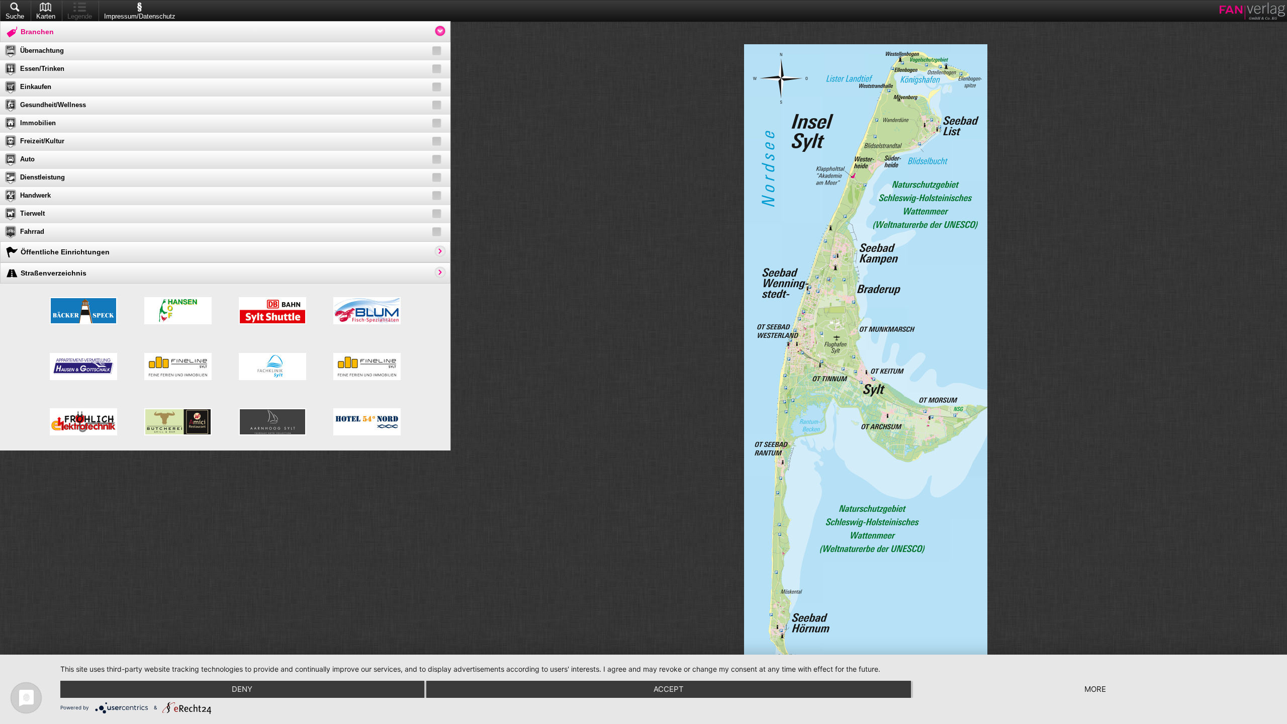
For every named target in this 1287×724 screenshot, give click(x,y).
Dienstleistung (42, 177)
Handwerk (35, 195)
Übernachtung (42, 50)
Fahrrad (32, 231)
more (1095, 689)
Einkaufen (35, 86)
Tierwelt (32, 213)
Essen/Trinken (42, 68)
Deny (242, 689)
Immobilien (38, 123)
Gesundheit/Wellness (53, 105)
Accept (669, 689)
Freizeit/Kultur (42, 141)
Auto (27, 159)
